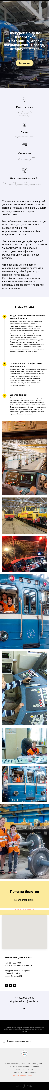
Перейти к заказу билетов (24, 909)
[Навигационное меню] (44, 5)
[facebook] (6, 985)
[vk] (10, 985)
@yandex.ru (31, 1075)
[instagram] (14, 985)
